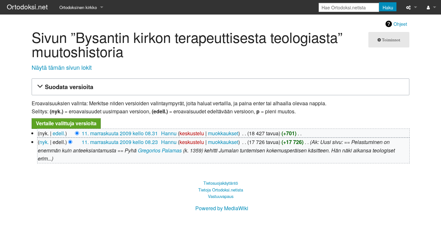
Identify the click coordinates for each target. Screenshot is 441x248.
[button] (219, 87)
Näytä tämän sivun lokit (62, 67)
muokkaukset (223, 133)
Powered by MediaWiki (221, 208)
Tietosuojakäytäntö (220, 183)
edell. (59, 133)
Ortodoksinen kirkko (78, 7)
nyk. (44, 142)
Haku (388, 7)
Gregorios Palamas (160, 150)
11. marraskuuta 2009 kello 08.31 (120, 133)
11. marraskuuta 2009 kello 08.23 (120, 142)
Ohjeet (400, 24)
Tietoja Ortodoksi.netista (220, 190)
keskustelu (191, 133)
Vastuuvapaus (220, 196)
